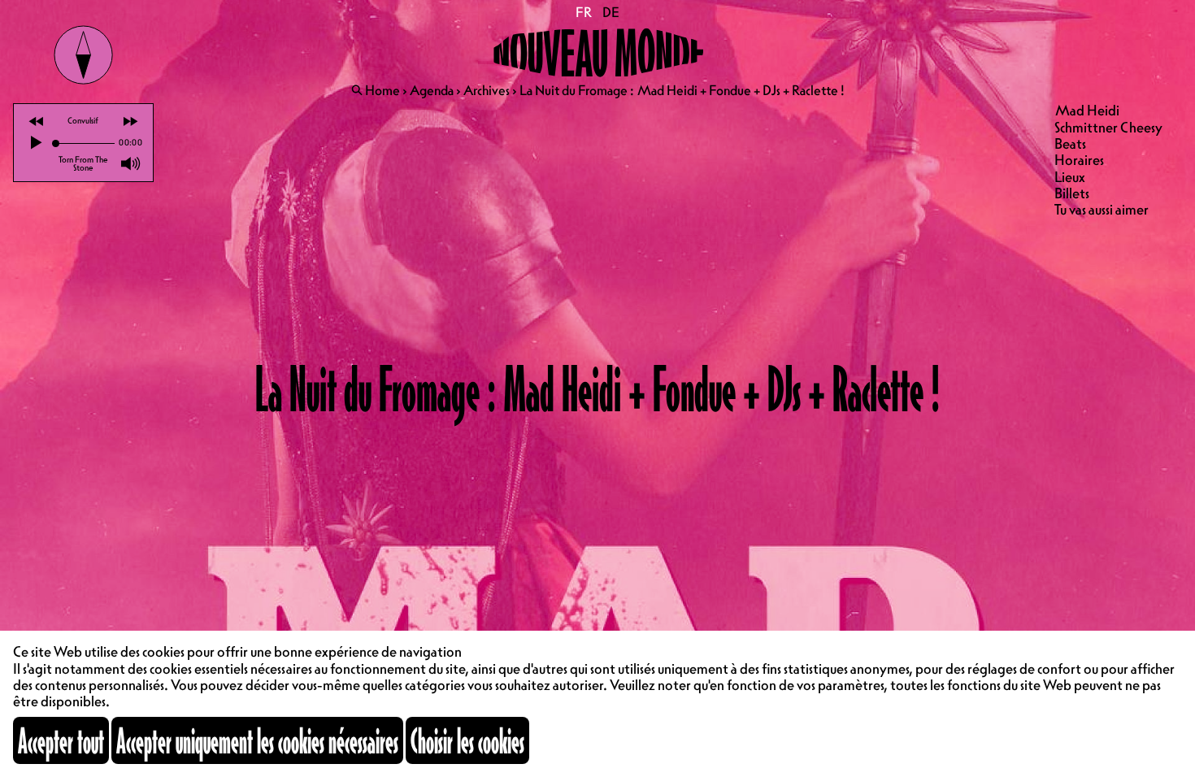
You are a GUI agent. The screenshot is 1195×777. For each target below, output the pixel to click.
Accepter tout (61, 740)
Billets (1071, 193)
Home (382, 90)
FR (584, 12)
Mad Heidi (1086, 110)
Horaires (1079, 159)
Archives (486, 90)
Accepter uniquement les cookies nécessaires (257, 740)
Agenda (432, 90)
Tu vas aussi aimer (1101, 209)
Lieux (1069, 176)
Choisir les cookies (467, 740)
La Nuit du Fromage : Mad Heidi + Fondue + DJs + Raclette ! (682, 90)
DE (610, 12)
